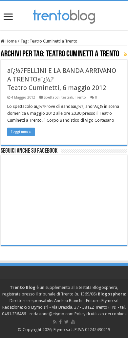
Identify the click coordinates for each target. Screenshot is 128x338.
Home (11, 41)
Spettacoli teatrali (58, 97)
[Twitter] (66, 322)
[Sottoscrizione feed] (125, 54)
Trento (80, 97)
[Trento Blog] (64, 15)
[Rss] (54, 322)
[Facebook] (60, 322)
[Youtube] (73, 322)
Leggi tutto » (21, 132)
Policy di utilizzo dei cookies (100, 313)
